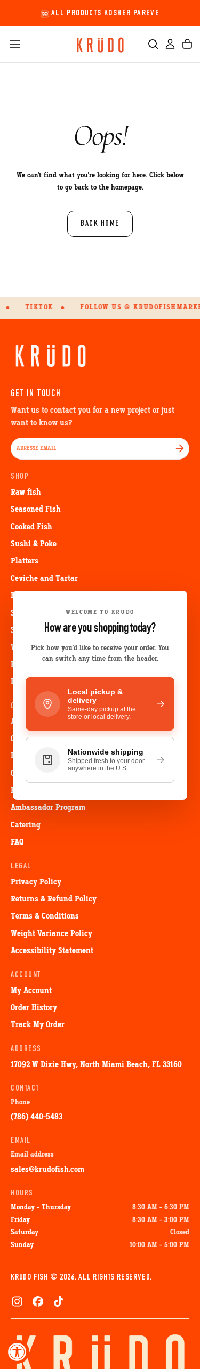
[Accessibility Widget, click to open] (17, 1352)
